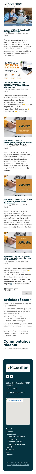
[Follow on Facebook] (7, 376)
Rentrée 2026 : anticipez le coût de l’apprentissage (17, 31)
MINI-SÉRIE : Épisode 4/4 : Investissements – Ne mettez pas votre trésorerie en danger (18, 142)
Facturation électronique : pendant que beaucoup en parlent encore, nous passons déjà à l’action (16, 84)
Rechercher (27, 293)
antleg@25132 (10, 34)
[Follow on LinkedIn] (11, 376)
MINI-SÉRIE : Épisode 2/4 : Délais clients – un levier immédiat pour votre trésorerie (18, 258)
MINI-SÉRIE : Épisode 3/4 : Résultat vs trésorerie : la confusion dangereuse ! (18, 201)
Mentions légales (20, 465)
